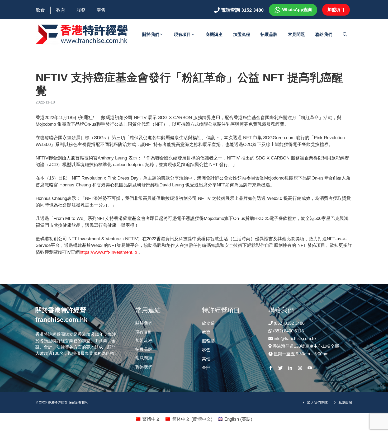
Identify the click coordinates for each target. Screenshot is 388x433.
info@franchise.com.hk (295, 338)
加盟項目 (336, 9)
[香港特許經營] (82, 34)
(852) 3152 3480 (289, 323)
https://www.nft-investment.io (108, 252)
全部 (206, 367)
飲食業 (208, 323)
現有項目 (182, 34)
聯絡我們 (323, 34)
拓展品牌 (269, 34)
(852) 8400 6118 (288, 331)
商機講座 (214, 34)
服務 (81, 10)
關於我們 (150, 34)
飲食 (40, 10)
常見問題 (296, 34)
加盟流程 (241, 34)
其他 (206, 358)
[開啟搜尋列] (345, 35)
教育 (60, 10)
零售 (101, 10)
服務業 (208, 341)
